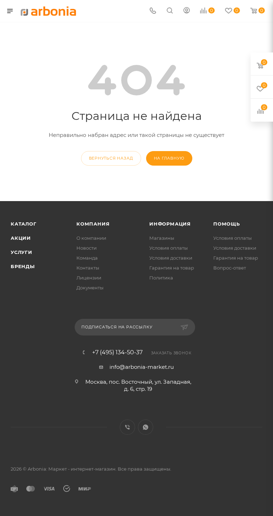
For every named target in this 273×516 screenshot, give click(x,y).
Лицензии (88, 278)
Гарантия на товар (171, 268)
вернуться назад (111, 158)
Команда (87, 258)
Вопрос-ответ (229, 268)
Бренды (23, 266)
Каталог (24, 224)
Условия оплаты (168, 248)
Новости (86, 248)
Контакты (87, 268)
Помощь (226, 224)
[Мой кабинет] (186, 11)
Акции (21, 238)
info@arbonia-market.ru (141, 367)
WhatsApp (145, 427)
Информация (170, 224)
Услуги (21, 252)
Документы (89, 287)
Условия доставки (170, 258)
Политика (161, 278)
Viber (127, 427)
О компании (91, 238)
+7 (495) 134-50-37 (117, 352)
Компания (92, 224)
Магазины (161, 238)
